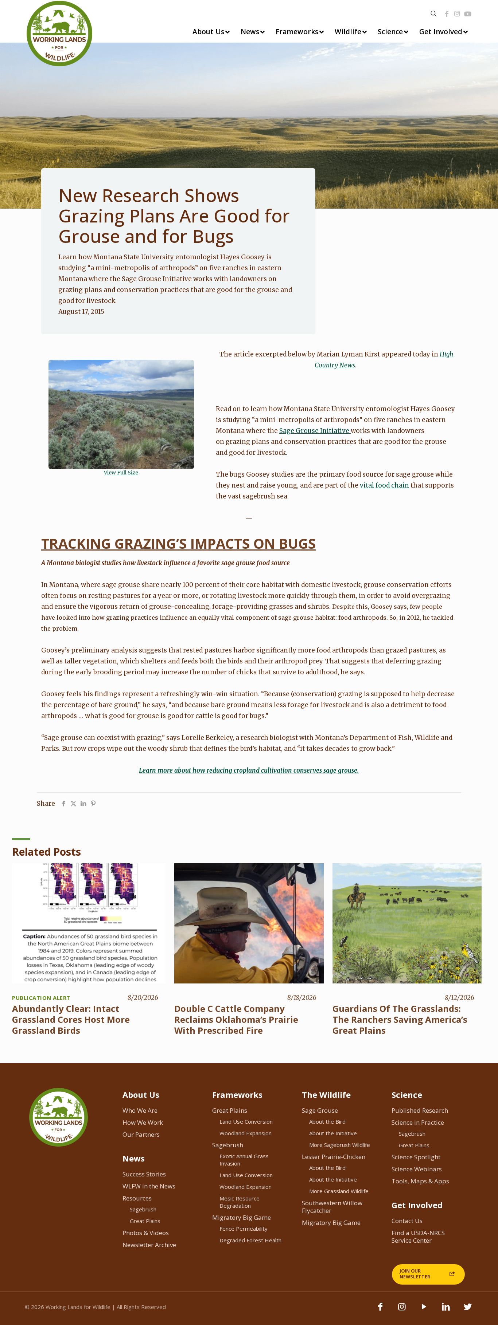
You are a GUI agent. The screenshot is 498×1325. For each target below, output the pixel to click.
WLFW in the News (148, 1186)
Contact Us (407, 1220)
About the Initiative (333, 1133)
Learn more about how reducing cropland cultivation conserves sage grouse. (249, 770)
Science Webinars (417, 1169)
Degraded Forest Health (250, 1240)
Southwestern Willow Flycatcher (332, 1207)
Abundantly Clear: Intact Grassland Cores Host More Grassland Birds (71, 1019)
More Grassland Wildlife (339, 1191)
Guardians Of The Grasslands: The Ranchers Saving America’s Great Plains (399, 1019)
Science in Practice (418, 1122)
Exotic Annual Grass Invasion (244, 1159)
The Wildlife (326, 1094)
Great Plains (145, 1221)
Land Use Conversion (246, 1121)
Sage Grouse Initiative (315, 431)
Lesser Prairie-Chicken (333, 1156)
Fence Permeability (243, 1228)
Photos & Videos (145, 1233)
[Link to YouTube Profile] (467, 14)
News (133, 1158)
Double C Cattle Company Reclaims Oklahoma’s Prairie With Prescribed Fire (236, 1019)
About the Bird (327, 1121)
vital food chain (384, 485)
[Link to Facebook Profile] (447, 14)
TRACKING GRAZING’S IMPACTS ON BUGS (178, 543)
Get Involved (417, 1204)
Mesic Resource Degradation (239, 1202)
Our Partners (141, 1134)
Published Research (420, 1110)
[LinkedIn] (445, 1310)
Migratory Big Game (241, 1217)
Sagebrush (143, 1209)
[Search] (433, 13)
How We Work (142, 1122)
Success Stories (144, 1174)
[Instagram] (457, 14)
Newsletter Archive (149, 1245)
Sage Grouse (320, 1110)
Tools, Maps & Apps (420, 1181)
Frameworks (237, 1094)
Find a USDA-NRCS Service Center (418, 1237)
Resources (137, 1198)
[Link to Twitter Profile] (467, 1310)
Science (407, 1094)
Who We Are (139, 1110)
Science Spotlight (416, 1157)
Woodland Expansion (245, 1133)
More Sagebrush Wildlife (339, 1144)
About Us (140, 1094)
